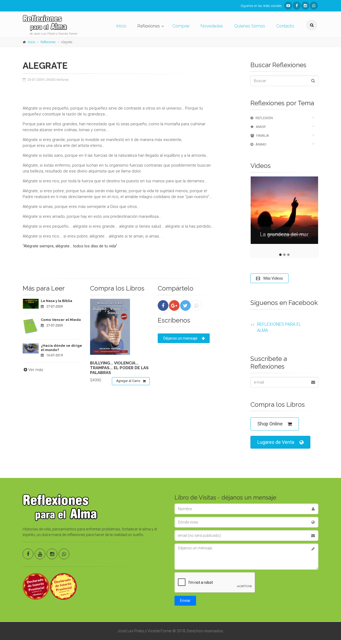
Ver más (35, 369)
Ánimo (260, 144)
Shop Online (270, 423)
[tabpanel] (284, 214)
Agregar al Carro (128, 381)
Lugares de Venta (275, 442)
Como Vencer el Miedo (61, 320)
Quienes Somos (249, 26)
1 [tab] (280, 254)
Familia (262, 136)
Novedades (212, 26)
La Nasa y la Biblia (56, 301)
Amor (261, 127)
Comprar (180, 26)
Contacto (285, 26)
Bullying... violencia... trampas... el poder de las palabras (119, 368)
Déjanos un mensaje (180, 338)
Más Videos (273, 278)
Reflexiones (148, 26)
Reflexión (264, 118)
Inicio (121, 26)
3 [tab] (288, 254)
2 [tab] (284, 254)
